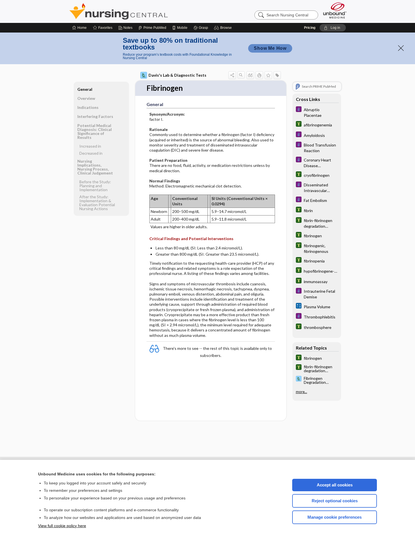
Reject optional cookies (335, 500)
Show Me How (270, 48)
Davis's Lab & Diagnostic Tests (177, 75)
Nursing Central (139, 11)
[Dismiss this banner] (401, 48)
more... (301, 391)
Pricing (309, 28)
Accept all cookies (335, 484)
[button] (223, 28)
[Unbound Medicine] (334, 10)
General (84, 89)
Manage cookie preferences (334, 517)
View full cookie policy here (62, 525)
